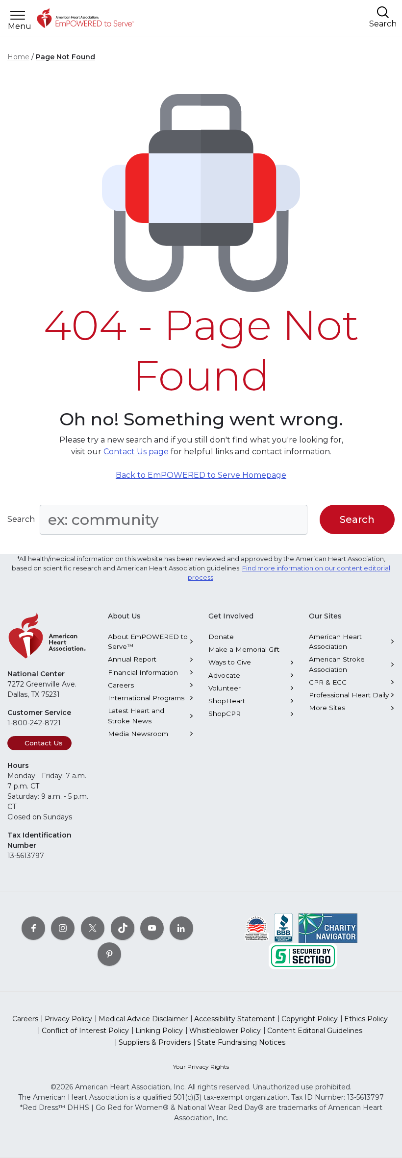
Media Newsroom (138, 734)
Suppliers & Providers (155, 1042)
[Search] (383, 12)
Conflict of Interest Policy (85, 1030)
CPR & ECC (328, 682)
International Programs (146, 698)
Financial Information (143, 672)
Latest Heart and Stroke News (136, 715)
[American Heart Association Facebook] (33, 927)
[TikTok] (122, 927)
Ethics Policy (366, 1018)
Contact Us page (136, 451)
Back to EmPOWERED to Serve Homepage (201, 475)
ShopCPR (224, 713)
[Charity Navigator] (328, 927)
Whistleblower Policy (225, 1030)
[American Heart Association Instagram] (62, 927)
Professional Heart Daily (349, 695)
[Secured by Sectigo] (303, 955)
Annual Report (132, 659)
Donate (221, 637)
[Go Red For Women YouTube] (152, 927)
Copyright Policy (309, 1018)
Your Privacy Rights (201, 1066)
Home (18, 56)
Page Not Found (65, 56)
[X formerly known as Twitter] (92, 927)
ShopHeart (226, 701)
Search (21, 519)
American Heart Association (335, 641)
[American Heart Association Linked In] (181, 927)
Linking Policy (159, 1030)
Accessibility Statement (234, 1018)
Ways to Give (229, 662)
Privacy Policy (68, 1018)
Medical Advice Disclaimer (143, 1018)
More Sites (327, 708)
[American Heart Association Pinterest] (109, 953)
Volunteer (224, 688)
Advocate (224, 675)
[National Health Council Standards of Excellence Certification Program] (257, 927)
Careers (121, 685)
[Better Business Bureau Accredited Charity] (284, 927)
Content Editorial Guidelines (314, 1030)
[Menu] (17, 15)
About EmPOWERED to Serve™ (148, 641)
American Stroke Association (337, 664)
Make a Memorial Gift (243, 649)
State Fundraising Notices (241, 1042)
